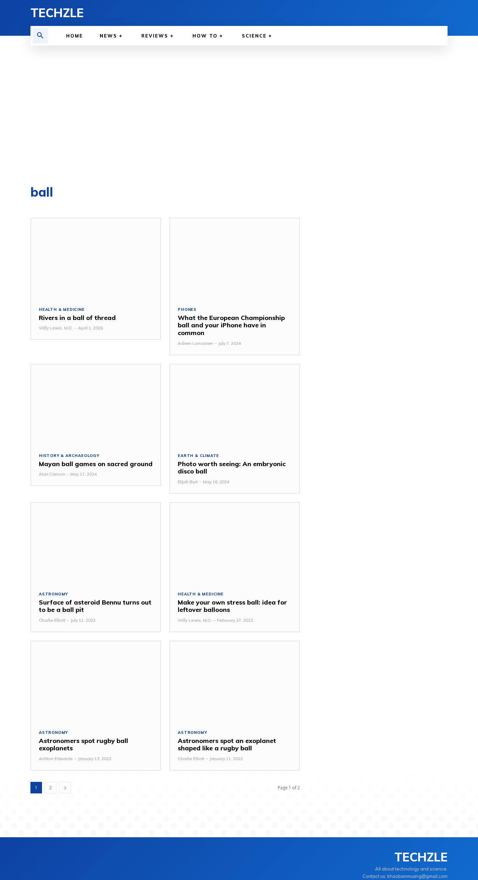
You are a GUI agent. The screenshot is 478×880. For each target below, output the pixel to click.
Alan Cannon (52, 474)
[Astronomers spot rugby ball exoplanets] (95, 681)
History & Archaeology (69, 456)
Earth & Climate (198, 456)
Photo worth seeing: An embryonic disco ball (232, 468)
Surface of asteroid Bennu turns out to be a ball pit (95, 606)
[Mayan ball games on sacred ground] (95, 404)
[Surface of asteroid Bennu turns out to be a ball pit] (95, 543)
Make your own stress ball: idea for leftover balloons (232, 606)
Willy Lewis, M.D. (56, 327)
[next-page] (65, 787)
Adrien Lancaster (195, 343)
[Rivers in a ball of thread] (95, 258)
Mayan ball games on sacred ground (96, 464)
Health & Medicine (62, 310)
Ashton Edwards (56, 758)
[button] (40, 35)
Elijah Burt (188, 481)
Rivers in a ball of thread (77, 318)
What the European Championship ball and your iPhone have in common (231, 325)
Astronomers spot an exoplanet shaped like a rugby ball (227, 744)
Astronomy (53, 594)
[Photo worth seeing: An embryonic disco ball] (234, 404)
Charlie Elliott (52, 620)
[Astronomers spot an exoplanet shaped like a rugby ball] (234, 681)
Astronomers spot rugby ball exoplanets (83, 744)
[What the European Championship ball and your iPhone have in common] (234, 258)
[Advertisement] (239, 116)
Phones (187, 310)
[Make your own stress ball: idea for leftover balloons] (234, 543)
